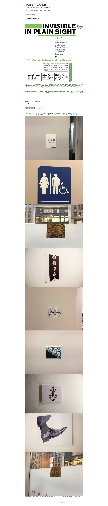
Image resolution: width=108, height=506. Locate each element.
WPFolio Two (40, 502)
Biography (36, 10)
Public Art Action (36, 4)
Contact (48, 10)
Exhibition (55, 496)
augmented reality (50, 496)
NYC (73, 496)
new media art (69, 496)
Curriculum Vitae (43, 10)
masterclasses (35, 496)
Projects (31, 10)
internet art (60, 496)
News (27, 10)
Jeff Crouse (34, 86)
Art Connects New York (80, 26)
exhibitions (30, 496)
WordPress (33, 502)
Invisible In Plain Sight (33, 18)
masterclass (64, 496)
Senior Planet (44, 84)
